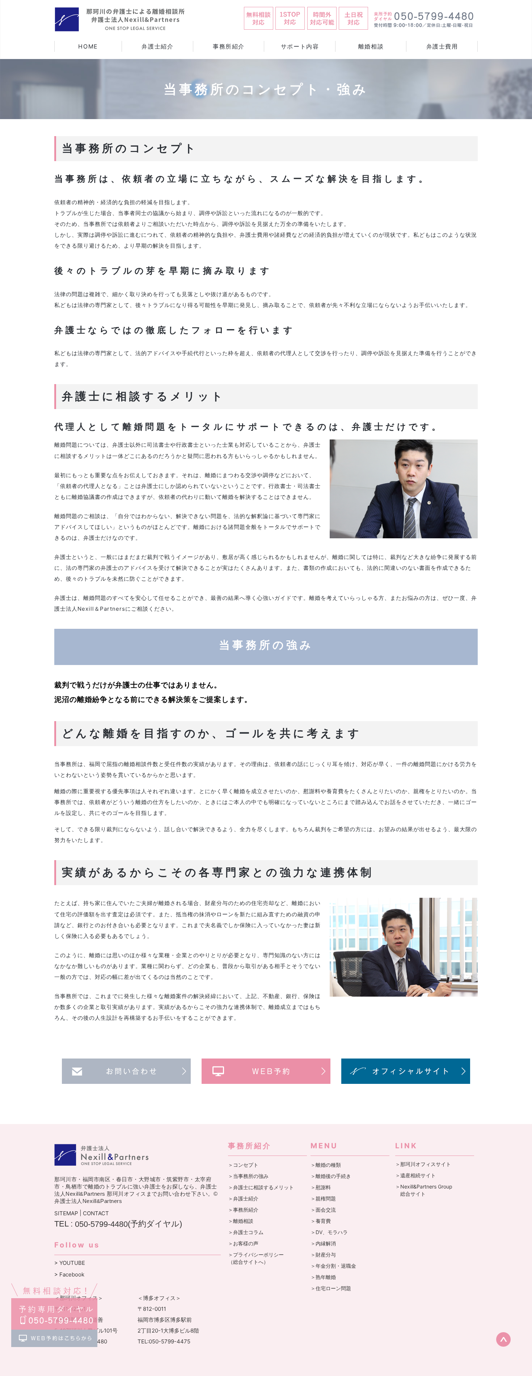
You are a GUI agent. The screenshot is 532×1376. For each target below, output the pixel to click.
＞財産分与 (323, 1254)
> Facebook (69, 1274)
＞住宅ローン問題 (331, 1288)
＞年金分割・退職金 (333, 1266)
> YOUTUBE (69, 1263)
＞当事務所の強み (248, 1176)
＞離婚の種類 (326, 1165)
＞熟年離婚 (323, 1277)
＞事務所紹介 (243, 1210)
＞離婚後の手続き (331, 1176)
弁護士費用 (442, 46)
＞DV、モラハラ (329, 1232)
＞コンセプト (243, 1165)
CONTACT (96, 1213)
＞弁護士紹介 (243, 1198)
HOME (88, 46)
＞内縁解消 (323, 1243)
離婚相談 (371, 46)
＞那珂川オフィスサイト (423, 1164)
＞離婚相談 (240, 1221)
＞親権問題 (323, 1198)
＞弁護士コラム (245, 1232)
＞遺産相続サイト (415, 1175)
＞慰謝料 (321, 1187)
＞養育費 (321, 1221)
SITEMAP (66, 1213)
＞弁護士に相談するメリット (261, 1187)
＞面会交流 (323, 1210)
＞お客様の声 (243, 1243)
